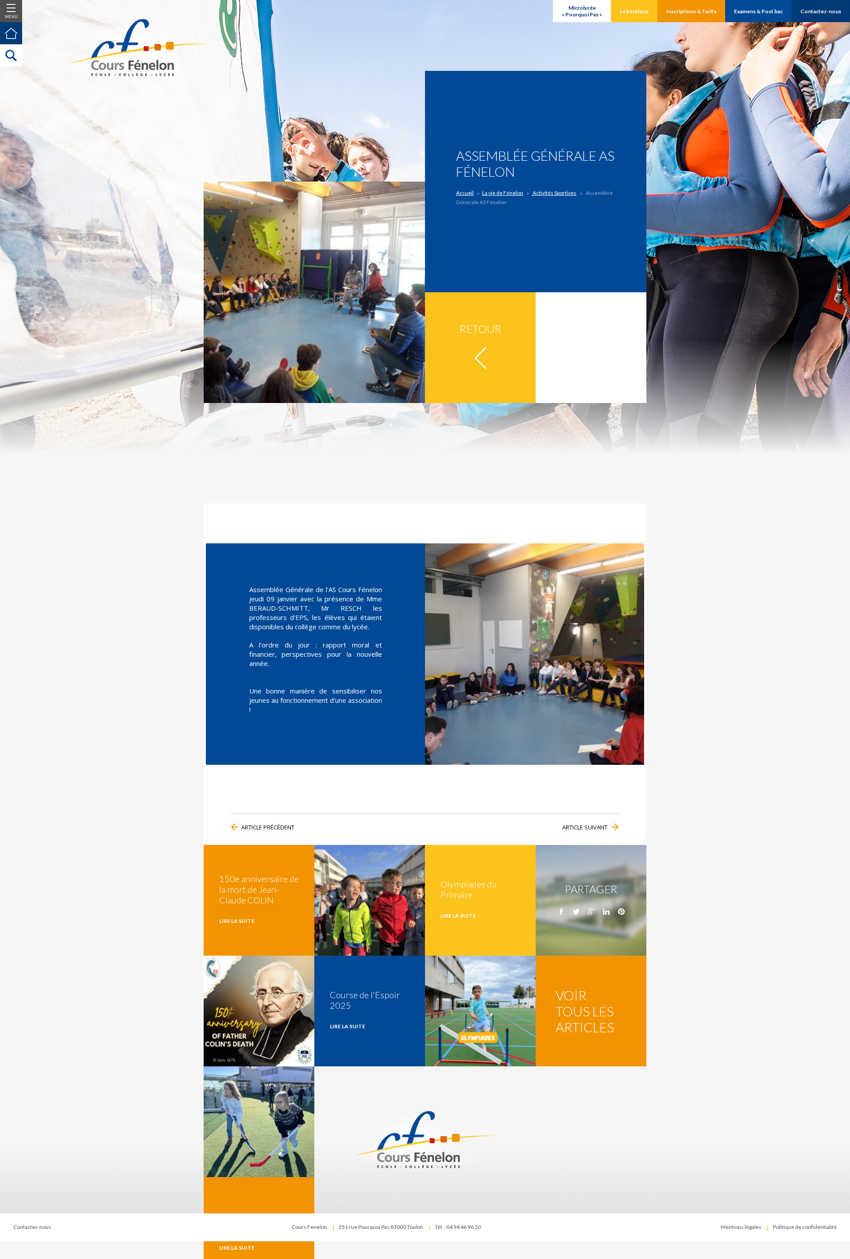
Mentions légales (741, 1227)
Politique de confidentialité (805, 1227)
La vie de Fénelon (502, 193)
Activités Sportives (554, 193)
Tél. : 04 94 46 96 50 (458, 1227)
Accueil (465, 193)
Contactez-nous (32, 1227)
